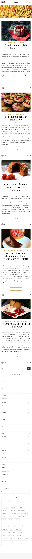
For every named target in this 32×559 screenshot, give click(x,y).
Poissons (3, 447)
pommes (20, 538)
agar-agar (5, 500)
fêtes (11, 526)
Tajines (3, 464)
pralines (25, 541)
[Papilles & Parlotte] (3, 2)
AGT (12, 500)
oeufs (14, 532)
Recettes (22, 42)
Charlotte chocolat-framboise (16, 46)
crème (4, 519)
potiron (5, 541)
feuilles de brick (7, 522)
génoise (18, 526)
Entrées (3, 409)
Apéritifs (3, 385)
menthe (5, 529)
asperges (5, 504)
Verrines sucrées (22, 250)
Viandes (3, 491)
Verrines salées (5, 485)
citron (24, 513)
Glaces (14, 321)
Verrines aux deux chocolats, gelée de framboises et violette (16, 255)
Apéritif (3, 381)
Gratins (3, 419)
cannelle (20, 507)
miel (11, 529)
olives (4, 535)
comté (4, 516)
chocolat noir (15, 513)
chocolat (5, 513)
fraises (17, 522)
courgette (12, 516)
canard (13, 507)
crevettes (21, 516)
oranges (11, 535)
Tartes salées (5, 471)
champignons (22, 510)
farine (17, 519)
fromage (5, 526)
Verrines (13, 250)
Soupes (3, 460)
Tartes (3, 467)
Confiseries (4, 395)
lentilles (26, 526)
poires (13, 538)
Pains (2, 433)
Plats (2, 443)
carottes (13, 510)
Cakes (3, 392)
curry (10, 519)
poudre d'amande (15, 541)
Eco (2, 405)
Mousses (3, 423)
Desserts (10, 42)
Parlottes (3, 436)
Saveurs (3, 457)
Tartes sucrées (5, 474)
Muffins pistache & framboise (16, 118)
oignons (21, 532)
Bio (2, 388)
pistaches (5, 538)
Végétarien (4, 478)
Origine (3, 429)
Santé (2, 454)
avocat (13, 504)
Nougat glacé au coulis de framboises (16, 325)
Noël (18, 321)
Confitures (4, 398)
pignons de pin (21, 535)
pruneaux (5, 545)
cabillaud (5, 507)
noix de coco (6, 532)
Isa (5, 88)
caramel (5, 510)
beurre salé (21, 504)
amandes (18, 500)
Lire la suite (16, 82)
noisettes (18, 529)
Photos (3, 440)
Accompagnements (6, 378)
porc (26, 538)
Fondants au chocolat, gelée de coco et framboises (16, 187)
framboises (25, 522)
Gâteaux (16, 42)
